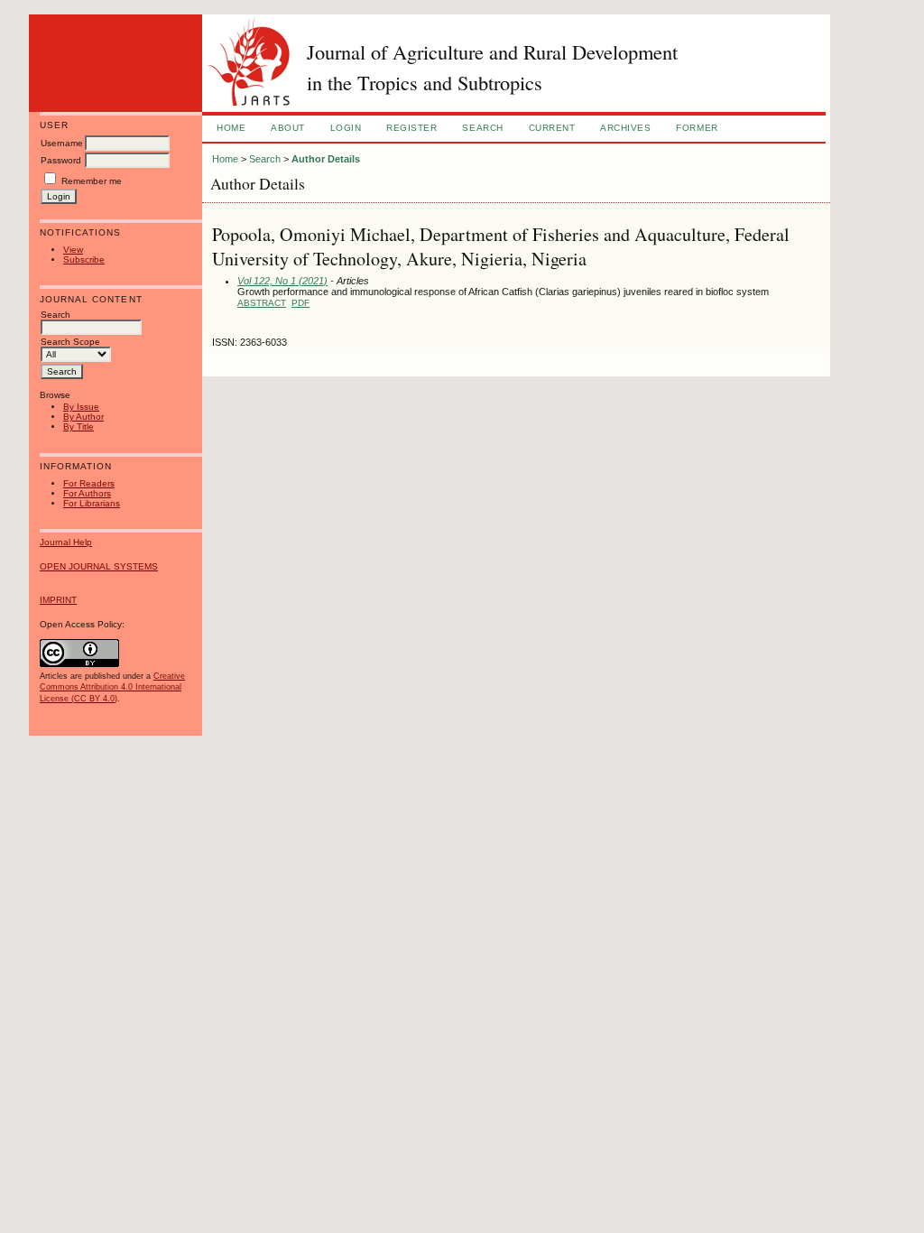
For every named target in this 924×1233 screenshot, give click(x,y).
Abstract (261, 303)
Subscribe (84, 259)
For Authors (87, 493)
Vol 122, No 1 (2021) (282, 280)
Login (346, 128)
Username (62, 143)
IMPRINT (58, 600)
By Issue (81, 407)
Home (231, 128)
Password (61, 160)
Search (482, 128)
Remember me (91, 181)
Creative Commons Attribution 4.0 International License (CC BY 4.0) (112, 687)
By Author (83, 417)
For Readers (89, 483)
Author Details (325, 158)
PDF (300, 303)
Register (411, 128)
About (288, 128)
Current (552, 128)
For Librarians (91, 503)
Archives (625, 128)
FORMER (696, 128)
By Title (78, 426)
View (73, 250)
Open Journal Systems (99, 566)
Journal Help (66, 542)
